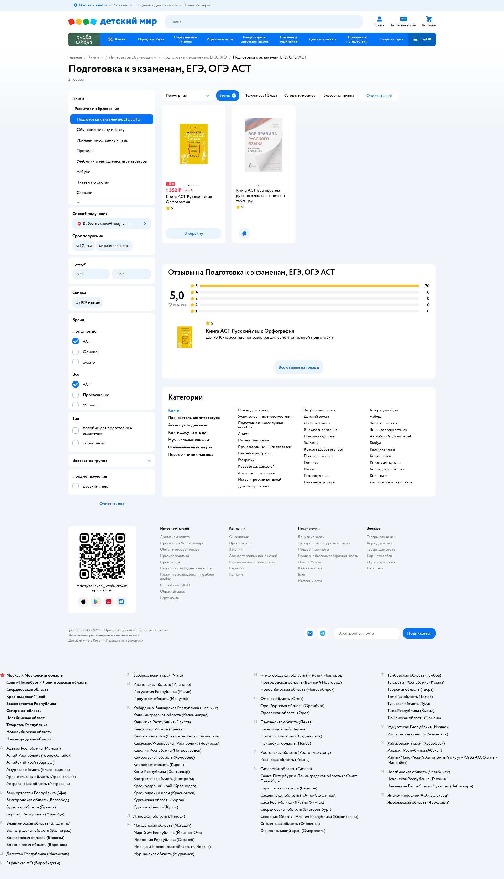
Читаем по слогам (93, 182)
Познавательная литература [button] (194, 417)
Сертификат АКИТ (175, 585)
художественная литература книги (266, 417)
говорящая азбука (384, 410)
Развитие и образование (97, 108)
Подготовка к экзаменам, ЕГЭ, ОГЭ (194, 57)
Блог (302, 574)
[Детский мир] (112, 21)
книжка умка (380, 456)
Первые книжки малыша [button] (190, 454)
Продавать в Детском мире (182, 543)
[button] (422, 39)
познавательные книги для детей (264, 447)
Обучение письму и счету (101, 129)
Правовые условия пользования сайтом (136, 630)
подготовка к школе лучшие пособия (261, 425)
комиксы (311, 463)
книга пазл (378, 476)
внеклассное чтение (320, 430)
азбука (375, 417)
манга (309, 469)
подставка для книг (319, 436)
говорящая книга (317, 476)
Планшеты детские (319, 482)
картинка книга (382, 449)
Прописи (85, 150)
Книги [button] (174, 410)
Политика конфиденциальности (186, 568)
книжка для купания (386, 463)
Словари (84, 192)
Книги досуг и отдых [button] (187, 432)
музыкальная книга (253, 440)
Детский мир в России (86, 640)
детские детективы (253, 486)
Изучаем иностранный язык (102, 140)
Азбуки (83, 171)
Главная (75, 57)
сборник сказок (317, 423)
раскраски (246, 460)
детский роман (316, 417)
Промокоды (170, 562)
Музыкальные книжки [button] (188, 439)
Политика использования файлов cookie (187, 576)
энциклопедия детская (388, 430)
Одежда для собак (381, 562)
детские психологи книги (391, 482)
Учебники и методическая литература (112, 161)
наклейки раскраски (255, 453)
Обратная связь (172, 591)
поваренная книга (318, 456)
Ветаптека (375, 568)
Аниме (243, 434)
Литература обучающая (131, 57)
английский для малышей (390, 436)
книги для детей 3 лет (387, 469)
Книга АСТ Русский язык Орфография (250, 331)
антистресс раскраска (256, 473)
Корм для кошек (380, 543)
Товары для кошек (381, 537)
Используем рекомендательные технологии (103, 635)
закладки (311, 443)
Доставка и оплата (175, 537)
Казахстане (115, 640)
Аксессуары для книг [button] (187, 425)
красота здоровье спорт (323, 449)
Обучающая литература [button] (190, 447)
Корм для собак (379, 555)
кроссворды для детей (256, 466)
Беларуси (135, 640)
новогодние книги (253, 410)
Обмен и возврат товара (179, 549)
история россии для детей (259, 480)
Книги (93, 57)
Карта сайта (169, 597)
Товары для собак (381, 549)
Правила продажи (174, 555)
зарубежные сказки (320, 410)
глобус (375, 443)
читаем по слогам (384, 423)
